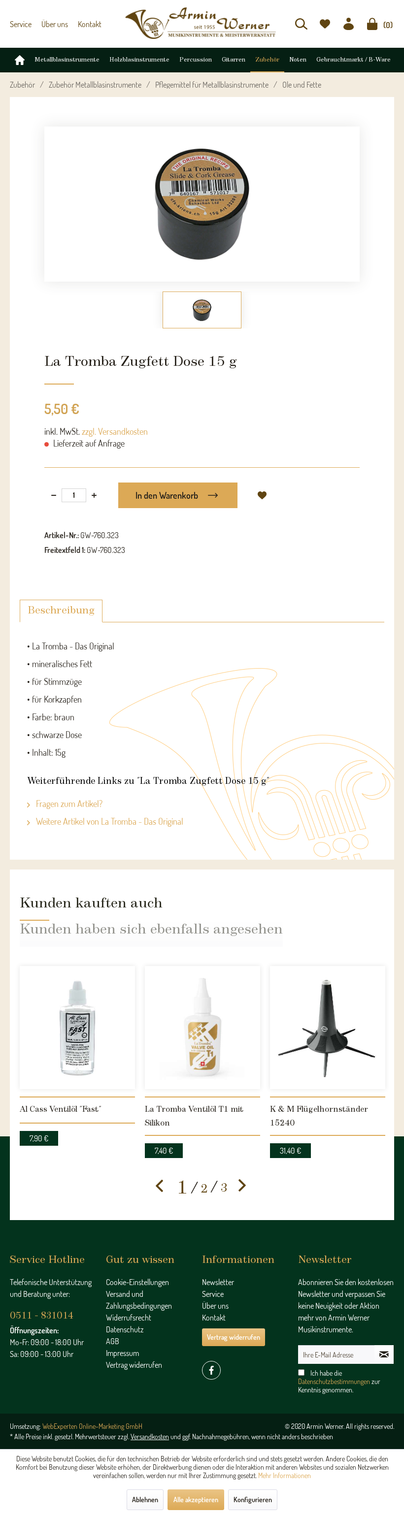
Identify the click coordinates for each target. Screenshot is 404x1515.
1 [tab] (182, 1188)
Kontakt (89, 24)
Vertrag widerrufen (134, 1365)
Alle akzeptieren (195, 1499)
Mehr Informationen (284, 1475)
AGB (112, 1341)
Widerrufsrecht (128, 1317)
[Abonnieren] (384, 1354)
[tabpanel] (77, 1053)
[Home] (20, 60)
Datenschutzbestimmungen (334, 1381)
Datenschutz (124, 1329)
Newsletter (218, 1282)
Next (242, 1185)
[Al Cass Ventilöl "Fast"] (77, 1027)
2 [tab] (204, 1189)
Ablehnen (145, 1499)
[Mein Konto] (348, 24)
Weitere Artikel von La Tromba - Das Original (108, 821)
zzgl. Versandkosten (115, 431)
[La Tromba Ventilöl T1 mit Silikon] (202, 1027)
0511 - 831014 (41, 1316)
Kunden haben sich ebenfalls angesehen (151, 929)
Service (21, 24)
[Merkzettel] (325, 24)
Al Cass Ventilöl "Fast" (60, 1109)
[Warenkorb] (372, 24)
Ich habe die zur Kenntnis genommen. (339, 1381)
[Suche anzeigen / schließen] (301, 24)
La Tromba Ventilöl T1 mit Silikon (194, 1116)
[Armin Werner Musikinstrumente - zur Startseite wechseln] (202, 23)
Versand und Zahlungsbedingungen (139, 1300)
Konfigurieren (253, 1499)
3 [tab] (224, 1188)
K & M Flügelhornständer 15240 (319, 1116)
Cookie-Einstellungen (137, 1282)
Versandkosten (150, 1436)
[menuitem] (301, 24)
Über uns (54, 24)
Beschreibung (61, 611)
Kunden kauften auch (91, 903)
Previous (159, 1185)
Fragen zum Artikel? (68, 803)
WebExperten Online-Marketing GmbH (92, 1426)
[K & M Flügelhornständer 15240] (327, 1027)
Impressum (122, 1353)
